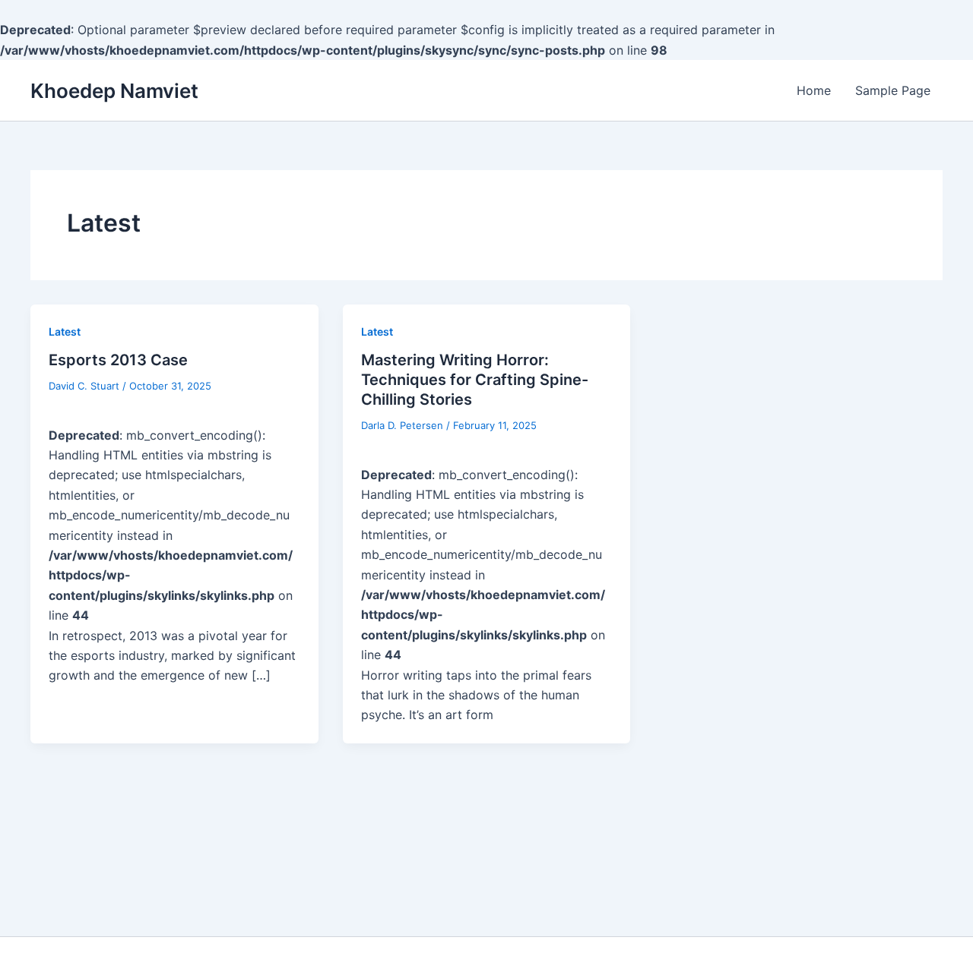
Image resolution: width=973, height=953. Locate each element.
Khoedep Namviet (114, 91)
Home (814, 90)
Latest (65, 331)
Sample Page (892, 90)
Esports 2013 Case (118, 360)
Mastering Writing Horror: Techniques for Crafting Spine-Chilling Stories (474, 380)
